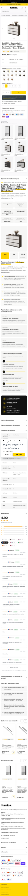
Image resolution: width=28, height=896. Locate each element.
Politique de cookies (8, 451)
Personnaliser (8, 454)
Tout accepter (19, 454)
